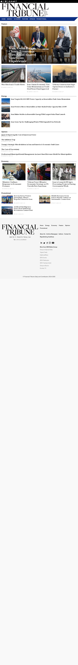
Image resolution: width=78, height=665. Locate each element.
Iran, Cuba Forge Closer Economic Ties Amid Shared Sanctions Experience (22, 55)
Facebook (16, 1)
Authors (61, 234)
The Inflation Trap (8, 140)
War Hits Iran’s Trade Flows (13, 84)
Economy (17, 19)
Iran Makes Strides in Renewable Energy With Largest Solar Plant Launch (38, 114)
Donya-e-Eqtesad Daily (46, 249)
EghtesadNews (44, 255)
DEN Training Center (45, 263)
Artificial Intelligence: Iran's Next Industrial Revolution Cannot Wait (23, 208)
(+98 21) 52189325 (21, 239)
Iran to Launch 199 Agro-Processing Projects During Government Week (64, 184)
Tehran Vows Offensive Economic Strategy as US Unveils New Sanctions (37, 184)
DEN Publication (44, 260)
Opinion (32, 19)
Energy (9, 19)
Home (1, 1)
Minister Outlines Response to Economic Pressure (11, 184)
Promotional (41, 19)
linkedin (12, 1)
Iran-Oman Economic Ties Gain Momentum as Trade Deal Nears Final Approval (38, 87)
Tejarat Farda (43, 252)
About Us (3, 1)
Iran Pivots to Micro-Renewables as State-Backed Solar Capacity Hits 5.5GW (39, 107)
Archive (7, 1)
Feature (25, 19)
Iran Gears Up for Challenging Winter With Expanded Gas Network (35, 122)
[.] (41, 243)
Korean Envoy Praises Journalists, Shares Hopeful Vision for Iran (23, 197)
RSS (10, 1)
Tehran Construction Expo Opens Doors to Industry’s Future (64, 87)
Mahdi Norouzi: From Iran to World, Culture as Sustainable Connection (61, 197)
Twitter (14, 1)
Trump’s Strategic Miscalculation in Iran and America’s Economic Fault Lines (30, 144)
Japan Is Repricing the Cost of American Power (18, 135)
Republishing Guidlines (47, 237)
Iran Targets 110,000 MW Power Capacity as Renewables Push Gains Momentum (40, 99)
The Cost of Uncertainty (10, 149)
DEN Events (43, 257)
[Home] (25, 10)
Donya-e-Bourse (44, 265)
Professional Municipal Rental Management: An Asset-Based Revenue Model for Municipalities (36, 154)
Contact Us (5, 1)
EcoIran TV (43, 268)
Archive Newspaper (52, 234)
